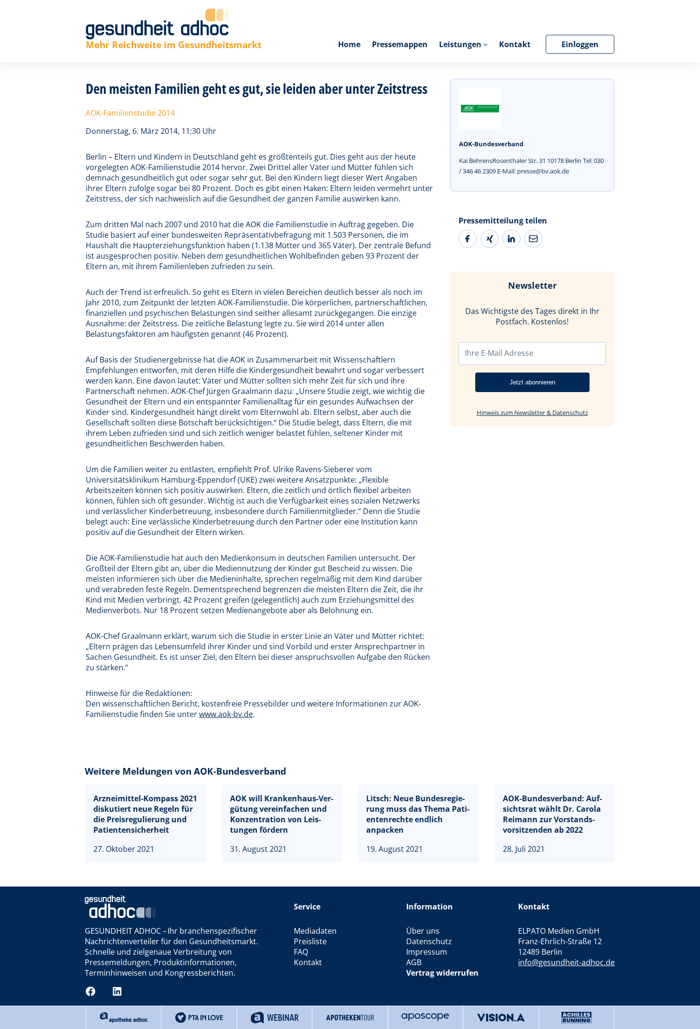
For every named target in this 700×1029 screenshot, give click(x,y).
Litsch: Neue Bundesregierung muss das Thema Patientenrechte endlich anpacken (418, 814)
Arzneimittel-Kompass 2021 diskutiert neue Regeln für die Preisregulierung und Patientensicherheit (145, 814)
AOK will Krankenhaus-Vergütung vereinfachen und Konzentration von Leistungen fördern (281, 814)
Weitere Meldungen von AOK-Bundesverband (185, 771)
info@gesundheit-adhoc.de (566, 962)
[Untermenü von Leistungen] (485, 44)
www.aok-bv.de (226, 714)
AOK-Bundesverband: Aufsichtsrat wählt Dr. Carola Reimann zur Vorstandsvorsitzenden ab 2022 (552, 814)
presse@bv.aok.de (543, 171)
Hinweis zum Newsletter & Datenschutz (532, 412)
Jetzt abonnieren (532, 382)
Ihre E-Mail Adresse (499, 353)
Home (349, 44)
